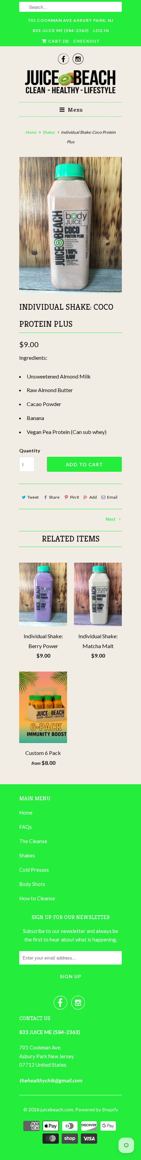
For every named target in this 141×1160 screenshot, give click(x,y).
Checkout (86, 41)
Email (112, 497)
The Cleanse (33, 841)
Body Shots (32, 884)
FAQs (25, 827)
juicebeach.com (56, 1109)
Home (26, 812)
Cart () (58, 41)
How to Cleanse (37, 898)
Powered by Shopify (96, 1109)
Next (111, 519)
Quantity (29, 450)
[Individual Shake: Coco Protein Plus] (70, 225)
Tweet (33, 497)
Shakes (27, 855)
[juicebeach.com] (70, 83)
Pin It (74, 497)
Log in (101, 30)
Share (54, 497)
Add (93, 497)
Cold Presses (34, 870)
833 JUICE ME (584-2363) (61, 30)
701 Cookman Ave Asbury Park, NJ (70, 20)
